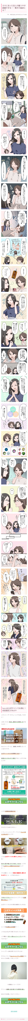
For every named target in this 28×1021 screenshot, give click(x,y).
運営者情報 (14, 1011)
